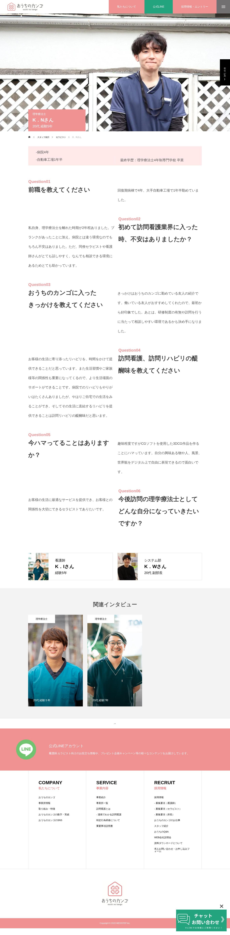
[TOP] (115, 723)
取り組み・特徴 (47, 809)
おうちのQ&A (161, 831)
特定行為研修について (108, 820)
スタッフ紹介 (161, 826)
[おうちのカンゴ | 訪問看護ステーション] (25, 6)
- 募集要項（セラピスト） (168, 809)
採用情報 (159, 797)
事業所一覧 (102, 803)
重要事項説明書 (104, 826)
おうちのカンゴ (47, 797)
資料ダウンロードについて (168, 843)
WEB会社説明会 (162, 837)
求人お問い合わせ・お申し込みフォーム (172, 850)
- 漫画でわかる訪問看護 (108, 814)
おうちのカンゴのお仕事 (167, 820)
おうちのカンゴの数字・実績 (54, 814)
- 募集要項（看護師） (165, 803)
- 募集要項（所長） (164, 814)
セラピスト (225, 72)
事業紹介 (101, 797)
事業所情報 (44, 803)
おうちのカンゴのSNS (50, 820)
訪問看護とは (103, 809)
